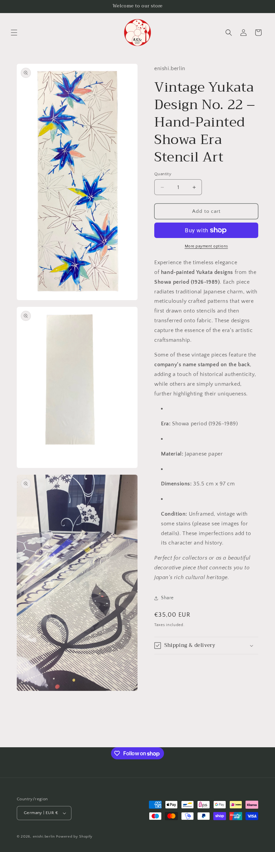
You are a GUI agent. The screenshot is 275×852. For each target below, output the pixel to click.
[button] (14, 32)
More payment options (206, 246)
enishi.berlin (44, 837)
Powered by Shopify (74, 837)
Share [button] (167, 598)
